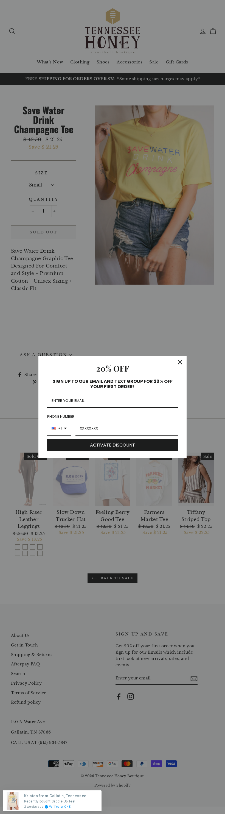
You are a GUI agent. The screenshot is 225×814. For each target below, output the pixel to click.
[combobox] (59, 429)
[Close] (180, 362)
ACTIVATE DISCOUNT (112, 445)
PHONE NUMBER (60, 416)
